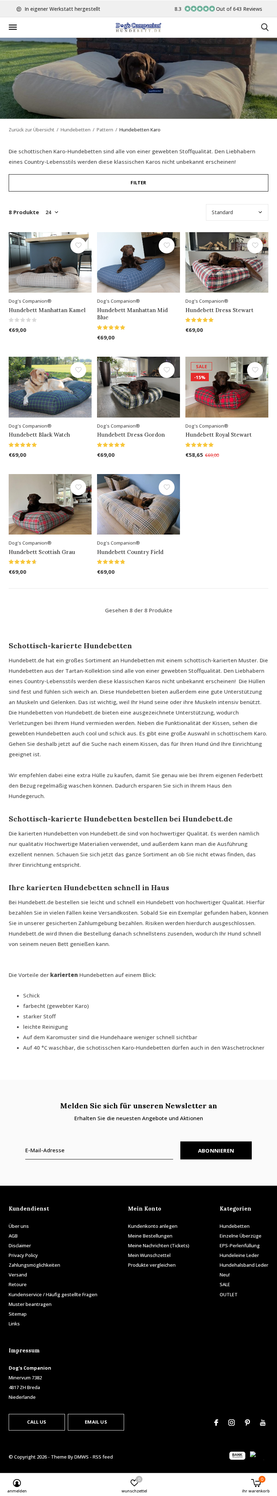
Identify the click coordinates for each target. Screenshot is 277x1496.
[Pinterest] (247, 1422)
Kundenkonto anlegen (152, 1226)
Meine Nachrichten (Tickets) (158, 1245)
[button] (14, 27)
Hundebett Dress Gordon (131, 434)
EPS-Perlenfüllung (240, 1245)
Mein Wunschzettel (149, 1255)
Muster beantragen (30, 1304)
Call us (36, 1422)
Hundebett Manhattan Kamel (47, 310)
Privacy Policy (23, 1255)
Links (14, 1323)
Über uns (19, 1226)
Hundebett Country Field (130, 552)
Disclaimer (20, 1245)
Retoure (18, 1284)
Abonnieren (216, 1150)
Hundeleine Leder (239, 1255)
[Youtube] (262, 1422)
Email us (96, 1422)
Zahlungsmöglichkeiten (34, 1265)
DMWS (81, 1457)
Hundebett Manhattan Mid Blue (132, 314)
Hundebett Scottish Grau (42, 552)
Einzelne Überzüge (240, 1236)
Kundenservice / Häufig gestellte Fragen (53, 1294)
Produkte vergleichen (152, 1265)
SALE (225, 1284)
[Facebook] (216, 1422)
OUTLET (229, 1294)
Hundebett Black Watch (39, 434)
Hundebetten (76, 129)
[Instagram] (231, 1422)
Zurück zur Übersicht (31, 129)
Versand (18, 1274)
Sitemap (18, 1314)
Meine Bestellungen (150, 1236)
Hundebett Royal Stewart (218, 434)
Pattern (105, 129)
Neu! (225, 1274)
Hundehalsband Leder (244, 1265)
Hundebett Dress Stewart (219, 310)
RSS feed (103, 1457)
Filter (138, 182)
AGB (13, 1236)
